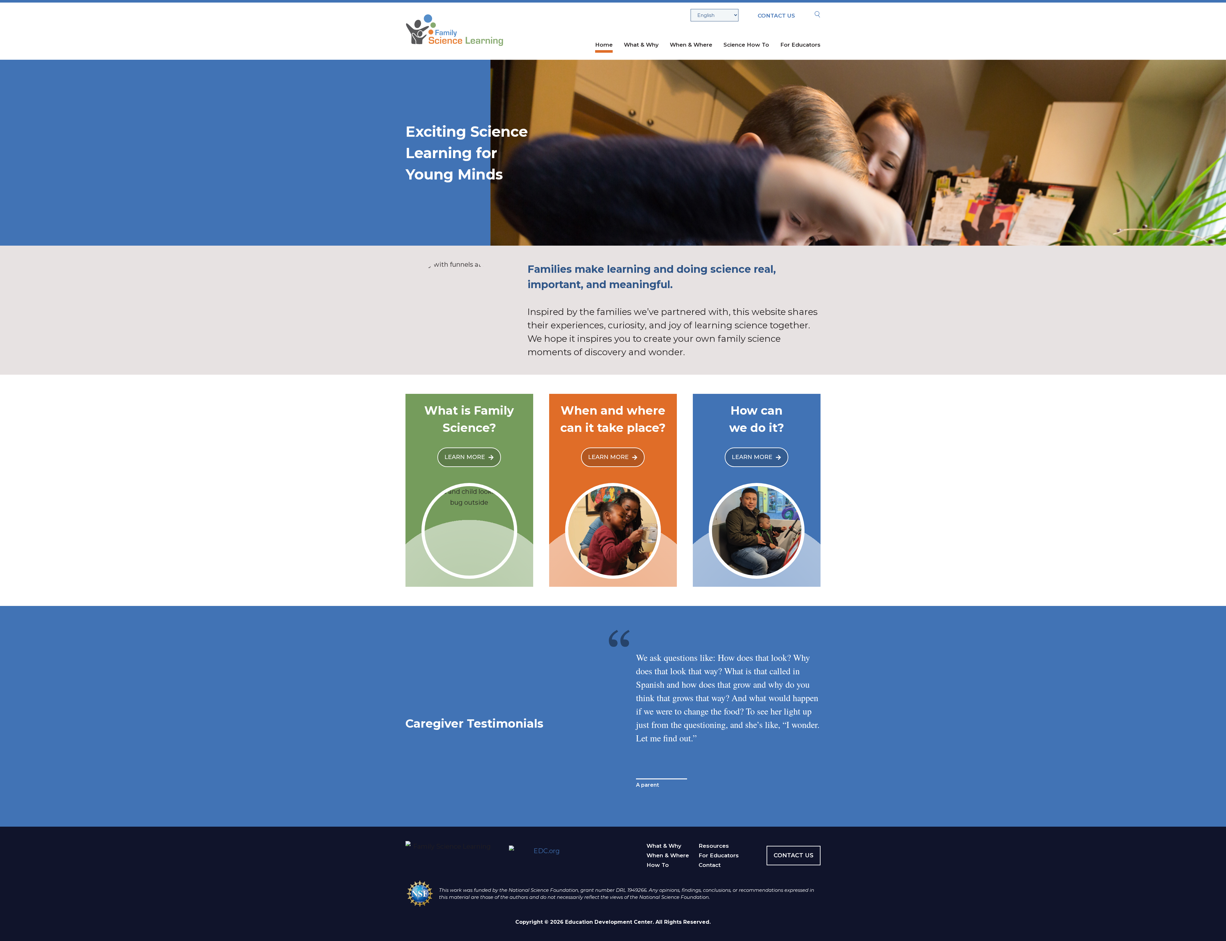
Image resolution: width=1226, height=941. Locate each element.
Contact (710, 865)
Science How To (746, 45)
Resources (714, 846)
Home (604, 45)
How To (658, 865)
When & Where (691, 45)
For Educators (800, 45)
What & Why (641, 45)
